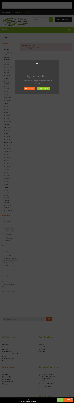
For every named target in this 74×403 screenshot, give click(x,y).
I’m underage (29, 88)
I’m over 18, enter (43, 88)
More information (68, 400)
